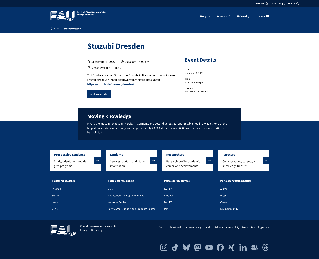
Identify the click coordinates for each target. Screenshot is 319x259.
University (243, 16)
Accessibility (232, 227)
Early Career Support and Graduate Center (131, 209)
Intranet (168, 195)
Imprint (208, 227)
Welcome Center (117, 202)
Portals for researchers (121, 181)
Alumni (224, 189)
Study (203, 16)
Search (291, 3)
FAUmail (56, 189)
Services (260, 3)
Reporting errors (260, 227)
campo (55, 202)
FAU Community (229, 209)
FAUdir (168, 189)
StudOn (56, 195)
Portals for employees (177, 181)
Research (221, 16)
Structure (276, 3)
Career (224, 202)
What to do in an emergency (185, 227)
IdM (166, 209)
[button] (75, 160)
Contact (163, 227)
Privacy (219, 227)
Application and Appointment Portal (128, 195)
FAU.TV (168, 202)
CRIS (110, 189)
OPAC (55, 209)
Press (223, 195)
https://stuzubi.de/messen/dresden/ (110, 84)
